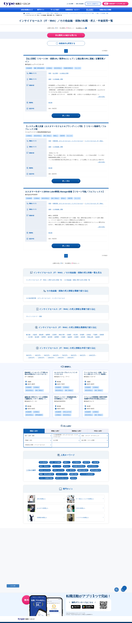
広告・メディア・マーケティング (90, 435)
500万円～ (47, 355)
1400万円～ (61, 357)
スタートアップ (62, 474)
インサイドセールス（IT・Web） (87, 13)
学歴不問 (62, 135)
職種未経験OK (82, 470)
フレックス (77, 68)
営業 (52, 13)
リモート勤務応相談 (46, 478)
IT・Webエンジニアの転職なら (85, 499)
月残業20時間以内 (68, 68)
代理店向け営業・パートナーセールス (35, 445)
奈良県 (83, 337)
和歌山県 (90, 337)
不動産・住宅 (28, 440)
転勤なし (56, 135)
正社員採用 (29, 68)
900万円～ (83, 355)
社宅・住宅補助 (55, 462)
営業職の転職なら (42, 517)
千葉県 (95, 334)
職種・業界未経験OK (39, 68)
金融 (97, 13)
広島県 (54, 334)
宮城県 (82, 334)
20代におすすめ (45, 470)
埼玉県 (75, 334)
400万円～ (38, 355)
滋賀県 (70, 337)
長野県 (43, 337)
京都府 (69, 334)
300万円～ (29, 355)
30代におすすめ (58, 470)
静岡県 (57, 337)
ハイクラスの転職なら (82, 517)
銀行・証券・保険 (29, 435)
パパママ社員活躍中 (87, 474)
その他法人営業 (64, 73)
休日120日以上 (58, 68)
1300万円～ (51, 357)
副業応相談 (73, 474)
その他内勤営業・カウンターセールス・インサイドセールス (45, 298)
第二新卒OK (71, 470)
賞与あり (63, 198)
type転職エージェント (30, 13)
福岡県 (48, 334)
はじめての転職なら (42, 508)
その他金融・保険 (104, 13)
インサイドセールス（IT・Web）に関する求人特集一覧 (44, 280)
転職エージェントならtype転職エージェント (26, 619)
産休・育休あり (47, 135)
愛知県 (41, 334)
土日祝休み (49, 68)
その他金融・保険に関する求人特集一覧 (77, 280)
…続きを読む (101, 96)
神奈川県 (62, 334)
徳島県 (97, 337)
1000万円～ (92, 355)
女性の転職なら (41, 499)
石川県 (30, 337)
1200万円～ (41, 357)
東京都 (50, 102)
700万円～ (65, 355)
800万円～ (74, 355)
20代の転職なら (80, 508)
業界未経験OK (95, 470)
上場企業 (95, 462)
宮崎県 (102, 334)
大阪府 (35, 334)
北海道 (88, 334)
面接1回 (73, 478)
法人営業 (55, 73)
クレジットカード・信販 (34, 316)
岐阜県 (50, 337)
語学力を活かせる (62, 478)
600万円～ (56, 355)
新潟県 (37, 337)
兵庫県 (76, 337)
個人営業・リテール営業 (88, 440)
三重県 (63, 337)
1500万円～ (71, 357)
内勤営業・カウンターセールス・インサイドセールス (66, 13)
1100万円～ (32, 357)
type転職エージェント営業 (43, 13)
